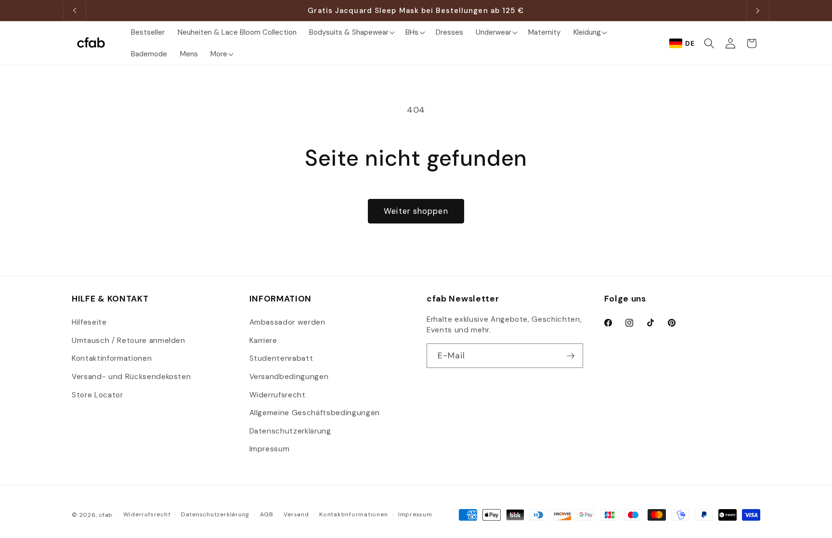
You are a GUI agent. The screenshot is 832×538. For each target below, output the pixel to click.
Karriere (263, 340)
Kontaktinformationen (112, 358)
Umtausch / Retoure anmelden (128, 340)
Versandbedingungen (289, 376)
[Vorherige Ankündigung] (74, 10)
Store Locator (97, 395)
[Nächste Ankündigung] (757, 10)
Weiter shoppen (416, 211)
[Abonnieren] (570, 355)
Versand (296, 514)
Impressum (269, 449)
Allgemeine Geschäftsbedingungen (314, 413)
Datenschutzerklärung (290, 431)
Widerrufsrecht (277, 395)
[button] (351, 32)
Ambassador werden (287, 322)
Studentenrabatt (281, 358)
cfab (106, 515)
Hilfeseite (89, 322)
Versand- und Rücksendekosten (131, 376)
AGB (266, 514)
